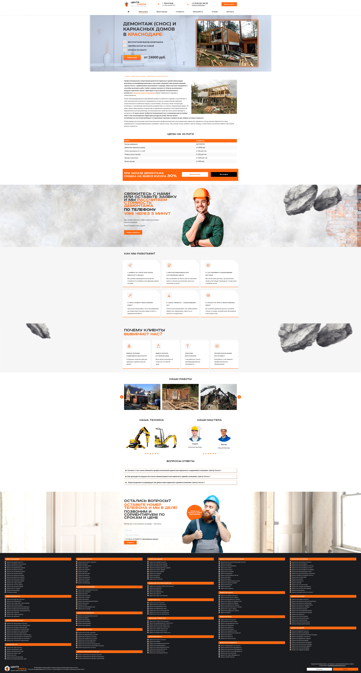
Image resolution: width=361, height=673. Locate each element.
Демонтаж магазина (155, 588)
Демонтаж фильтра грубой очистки (302, 575)
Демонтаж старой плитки (157, 651)
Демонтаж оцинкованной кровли (302, 612)
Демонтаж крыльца (84, 577)
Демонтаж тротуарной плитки (158, 653)
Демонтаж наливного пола (229, 631)
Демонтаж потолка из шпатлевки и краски (91, 645)
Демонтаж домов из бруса (15, 569)
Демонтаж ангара (226, 564)
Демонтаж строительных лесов (230, 581)
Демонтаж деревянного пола (229, 623)
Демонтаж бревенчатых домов (16, 564)
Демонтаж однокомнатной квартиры (18, 607)
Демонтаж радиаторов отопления (302, 592)
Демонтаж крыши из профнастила (302, 605)
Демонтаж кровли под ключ (300, 599)
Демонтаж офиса (83, 618)
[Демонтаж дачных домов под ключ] (142, 397)
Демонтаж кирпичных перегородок (17, 631)
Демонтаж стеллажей (227, 571)
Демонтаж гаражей (84, 569)
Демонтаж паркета (226, 635)
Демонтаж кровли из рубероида (301, 603)
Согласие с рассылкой (70, 669)
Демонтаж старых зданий (157, 569)
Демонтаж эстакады (84, 609)
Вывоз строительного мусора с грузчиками (91, 658)
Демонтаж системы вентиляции (301, 588)
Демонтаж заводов (155, 573)
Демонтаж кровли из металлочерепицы (304, 601)
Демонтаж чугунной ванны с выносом (303, 573)
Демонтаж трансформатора (86, 607)
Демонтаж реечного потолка (87, 647)
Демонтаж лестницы (84, 595)
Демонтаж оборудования (228, 566)
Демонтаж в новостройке (14, 605)
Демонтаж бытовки (84, 573)
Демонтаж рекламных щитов (229, 575)
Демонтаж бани (83, 564)
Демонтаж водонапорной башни (88, 601)
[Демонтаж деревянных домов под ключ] (180, 397)
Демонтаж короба (297, 579)
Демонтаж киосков (155, 593)
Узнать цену (132, 57)
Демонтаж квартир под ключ (15, 599)
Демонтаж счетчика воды (300, 584)
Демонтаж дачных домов (14, 566)
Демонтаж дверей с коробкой (301, 636)
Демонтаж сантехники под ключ (301, 562)
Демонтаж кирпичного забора (230, 605)
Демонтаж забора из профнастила (231, 601)
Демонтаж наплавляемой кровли (302, 610)
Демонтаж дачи (83, 571)
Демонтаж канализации (299, 577)
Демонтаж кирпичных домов (15, 577)
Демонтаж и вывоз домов (14, 573)
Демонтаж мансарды (13, 590)
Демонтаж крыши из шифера (300, 607)
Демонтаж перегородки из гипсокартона (19, 636)
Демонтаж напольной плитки (158, 649)
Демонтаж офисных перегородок (17, 633)
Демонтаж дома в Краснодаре (144, 93)
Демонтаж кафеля (154, 641)
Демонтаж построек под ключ (87, 562)
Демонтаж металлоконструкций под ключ (233, 562)
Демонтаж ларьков (155, 590)
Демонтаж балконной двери (300, 633)
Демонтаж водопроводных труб (16, 659)
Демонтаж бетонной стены (157, 604)
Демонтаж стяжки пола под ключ (159, 621)
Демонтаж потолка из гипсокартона (89, 644)
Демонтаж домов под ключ (15, 562)
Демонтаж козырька (227, 588)
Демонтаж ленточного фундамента (231, 651)
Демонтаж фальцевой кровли (301, 624)
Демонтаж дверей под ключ (300, 631)
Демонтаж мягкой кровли (299, 609)
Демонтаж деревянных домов (16, 568)
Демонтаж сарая (83, 568)
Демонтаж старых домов (14, 583)
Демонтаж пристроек (84, 566)
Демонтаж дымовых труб (14, 649)
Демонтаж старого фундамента (230, 655)
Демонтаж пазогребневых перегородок (19, 635)
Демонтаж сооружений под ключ (88, 590)
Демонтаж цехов (154, 575)
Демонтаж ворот (226, 612)
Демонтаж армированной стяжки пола (161, 623)
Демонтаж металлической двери (302, 644)
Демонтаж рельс (226, 586)
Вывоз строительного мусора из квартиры (91, 656)
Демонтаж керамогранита (157, 645)
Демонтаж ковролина (227, 625)
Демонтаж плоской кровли (300, 616)
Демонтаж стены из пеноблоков (159, 614)
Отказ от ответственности (55, 669)
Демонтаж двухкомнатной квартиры (18, 609)
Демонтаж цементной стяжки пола (159, 632)
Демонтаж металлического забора (231, 607)
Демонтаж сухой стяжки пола (158, 630)
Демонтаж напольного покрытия (231, 633)
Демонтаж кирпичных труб (15, 651)
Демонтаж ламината (227, 627)
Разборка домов (12, 592)
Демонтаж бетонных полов (229, 621)
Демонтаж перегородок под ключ (17, 623)
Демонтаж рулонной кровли (300, 618)
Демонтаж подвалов (84, 625)
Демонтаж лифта (226, 577)
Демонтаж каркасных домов (15, 575)
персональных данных (150, 539)
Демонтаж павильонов (156, 592)
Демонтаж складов (84, 619)
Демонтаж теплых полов (228, 638)
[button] (145, 453)
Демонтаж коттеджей (13, 588)
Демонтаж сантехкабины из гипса (302, 568)
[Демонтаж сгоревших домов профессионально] (219, 397)
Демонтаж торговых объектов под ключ (161, 586)
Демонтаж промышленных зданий (159, 568)
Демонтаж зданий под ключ (157, 562)
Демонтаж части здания (156, 571)
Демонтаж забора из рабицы (229, 603)
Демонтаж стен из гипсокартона (159, 610)
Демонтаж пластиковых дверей (301, 646)
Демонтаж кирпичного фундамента (231, 649)
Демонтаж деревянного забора (230, 599)
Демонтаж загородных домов (16, 571)
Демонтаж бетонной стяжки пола (159, 625)
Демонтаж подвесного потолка (87, 638)
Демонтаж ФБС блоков (227, 657)
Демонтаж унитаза (297, 581)
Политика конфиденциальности (37, 669)
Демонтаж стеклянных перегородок (18, 640)
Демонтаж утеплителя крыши (301, 622)
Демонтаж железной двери (300, 640)
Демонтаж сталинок (13, 612)
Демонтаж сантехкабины (299, 564)
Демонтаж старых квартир (15, 614)
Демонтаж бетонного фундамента (231, 647)
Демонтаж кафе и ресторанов (158, 595)
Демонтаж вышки (83, 599)
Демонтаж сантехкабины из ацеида (303, 569)
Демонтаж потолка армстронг (87, 640)
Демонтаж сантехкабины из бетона (303, 566)
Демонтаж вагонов (226, 584)
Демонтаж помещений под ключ (88, 616)
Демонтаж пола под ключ (228, 619)
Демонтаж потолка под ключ (87, 632)
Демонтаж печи (11, 655)
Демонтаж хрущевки (13, 616)
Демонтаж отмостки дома (228, 653)
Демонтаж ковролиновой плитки (159, 647)
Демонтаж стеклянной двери (300, 648)
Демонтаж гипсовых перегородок (17, 627)
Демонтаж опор (83, 593)
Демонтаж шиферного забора (230, 610)
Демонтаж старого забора (229, 609)
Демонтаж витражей (84, 623)
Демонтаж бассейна (84, 621)
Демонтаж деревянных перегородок (18, 629)
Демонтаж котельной (155, 579)
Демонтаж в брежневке (14, 601)
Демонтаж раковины (298, 590)
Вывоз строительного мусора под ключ (90, 654)
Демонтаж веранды (84, 583)
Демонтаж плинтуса (227, 636)
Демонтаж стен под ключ (157, 603)
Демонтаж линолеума (227, 629)
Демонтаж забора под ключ (229, 595)
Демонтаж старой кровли (299, 620)
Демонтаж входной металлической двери (304, 635)
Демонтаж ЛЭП (82, 605)
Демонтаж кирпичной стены (158, 608)
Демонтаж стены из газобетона (159, 612)
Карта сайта (80, 669)
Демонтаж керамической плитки (159, 643)
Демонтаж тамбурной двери (300, 650)
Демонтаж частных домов (15, 584)
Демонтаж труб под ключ (14, 647)
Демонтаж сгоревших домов (15, 581)
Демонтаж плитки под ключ (157, 639)
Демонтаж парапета (298, 614)
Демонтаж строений (84, 592)
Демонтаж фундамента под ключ (231, 645)
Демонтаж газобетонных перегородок (18, 625)
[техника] (138, 438)
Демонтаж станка (226, 568)
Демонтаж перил (226, 579)
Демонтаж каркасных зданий (158, 564)
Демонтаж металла (226, 569)
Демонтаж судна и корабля (229, 583)
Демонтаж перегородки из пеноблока (18, 638)
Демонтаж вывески (226, 573)
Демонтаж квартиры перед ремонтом (18, 610)
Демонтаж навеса (83, 575)
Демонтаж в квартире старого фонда (18, 603)
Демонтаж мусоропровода (15, 657)
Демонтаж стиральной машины (301, 586)
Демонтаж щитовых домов (15, 586)
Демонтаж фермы (154, 577)
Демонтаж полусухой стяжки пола (159, 627)
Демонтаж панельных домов (15, 579)
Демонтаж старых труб (14, 653)
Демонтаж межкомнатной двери (302, 642)
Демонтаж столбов (84, 597)
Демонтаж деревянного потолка (88, 634)
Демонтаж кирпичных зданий (158, 566)
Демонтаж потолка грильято (86, 642)
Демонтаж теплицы (84, 579)
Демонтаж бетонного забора (229, 597)
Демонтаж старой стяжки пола (158, 629)
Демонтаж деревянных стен (157, 606)
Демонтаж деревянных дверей (301, 638)
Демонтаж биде (296, 583)
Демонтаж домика (83, 581)
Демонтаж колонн (83, 603)
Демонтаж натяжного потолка (87, 636)
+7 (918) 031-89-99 (200, 3)
